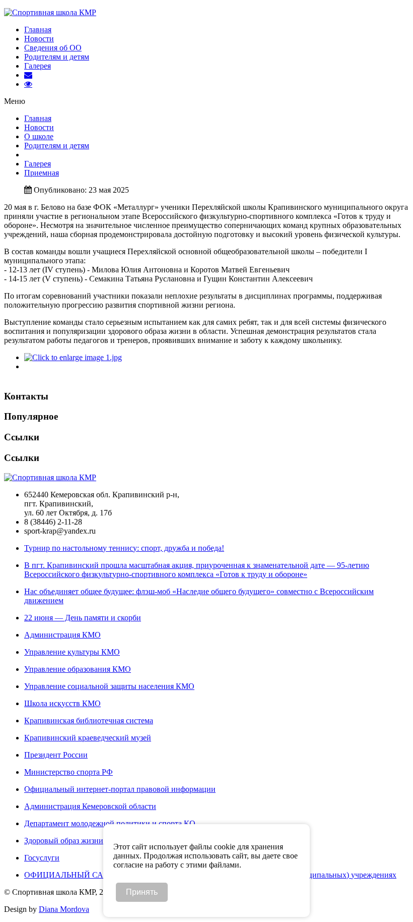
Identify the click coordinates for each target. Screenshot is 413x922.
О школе (38, 136)
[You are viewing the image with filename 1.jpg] (73, 357)
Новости (39, 38)
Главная (37, 29)
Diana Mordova (64, 909)
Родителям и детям (56, 56)
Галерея (37, 66)
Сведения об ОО (53, 47)
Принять (142, 892)
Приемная (41, 172)
